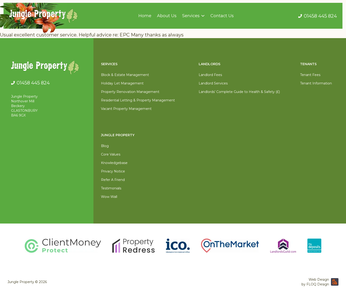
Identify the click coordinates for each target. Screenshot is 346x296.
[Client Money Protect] (63, 246)
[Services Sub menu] (203, 16)
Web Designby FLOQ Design (315, 281)
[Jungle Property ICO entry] (178, 246)
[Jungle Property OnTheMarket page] (230, 246)
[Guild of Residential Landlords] (283, 246)
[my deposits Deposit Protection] (314, 246)
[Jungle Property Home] (48, 68)
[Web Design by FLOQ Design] (334, 282)
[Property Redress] (133, 246)
